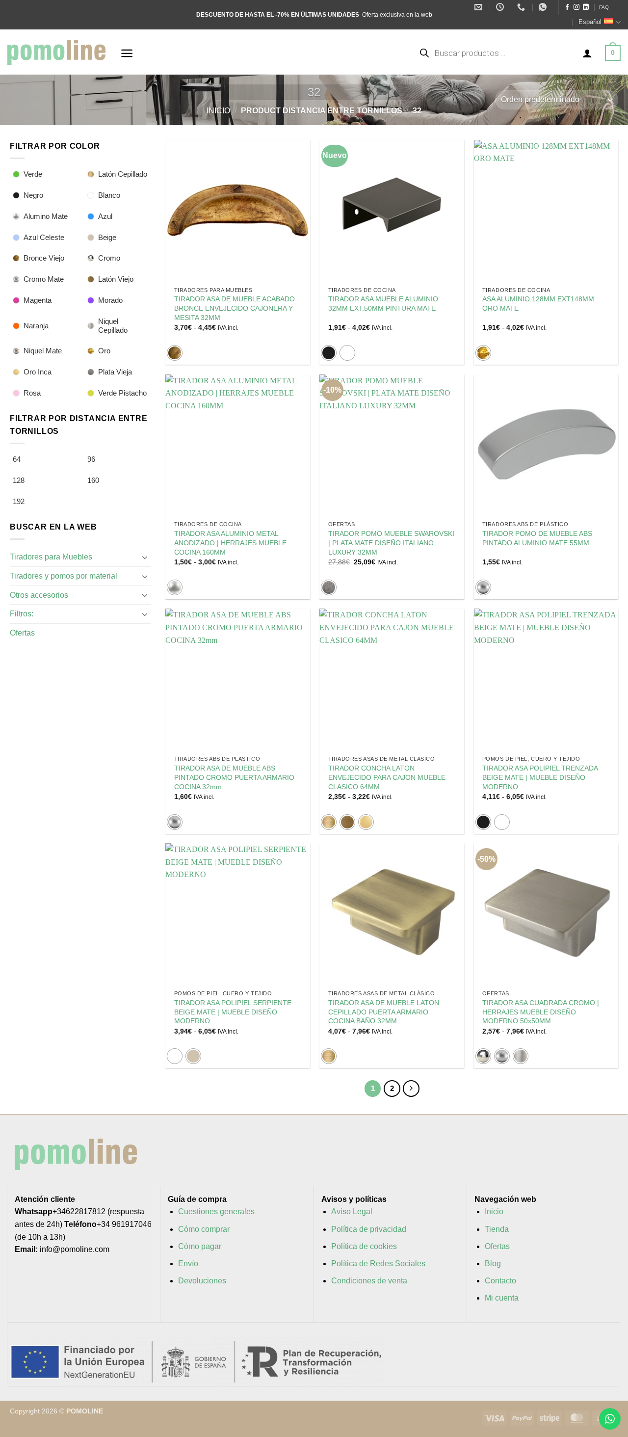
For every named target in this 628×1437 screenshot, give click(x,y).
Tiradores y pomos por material (63, 576)
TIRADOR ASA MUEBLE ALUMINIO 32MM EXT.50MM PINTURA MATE (383, 303)
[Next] (411, 1088)
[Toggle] (145, 557)
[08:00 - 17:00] (501, 7)
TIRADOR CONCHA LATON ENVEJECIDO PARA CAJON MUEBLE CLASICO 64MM (386, 777)
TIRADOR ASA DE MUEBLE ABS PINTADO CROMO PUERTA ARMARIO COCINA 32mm (234, 777)
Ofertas (22, 633)
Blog (493, 1263)
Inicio (218, 110)
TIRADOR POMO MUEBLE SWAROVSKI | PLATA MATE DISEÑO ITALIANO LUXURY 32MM (391, 543)
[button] (126, 53)
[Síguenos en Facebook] (567, 7)
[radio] (174, 353)
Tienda (497, 1229)
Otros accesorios (39, 595)
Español (590, 22)
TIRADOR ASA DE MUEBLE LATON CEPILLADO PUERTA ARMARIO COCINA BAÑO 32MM (383, 1012)
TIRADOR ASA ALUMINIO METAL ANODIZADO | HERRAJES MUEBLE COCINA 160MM (230, 543)
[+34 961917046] (522, 7)
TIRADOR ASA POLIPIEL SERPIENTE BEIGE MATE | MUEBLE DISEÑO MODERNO (232, 1012)
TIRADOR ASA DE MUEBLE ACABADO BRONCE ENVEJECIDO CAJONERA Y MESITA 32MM (234, 308)
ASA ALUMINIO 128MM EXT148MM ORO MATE (538, 303)
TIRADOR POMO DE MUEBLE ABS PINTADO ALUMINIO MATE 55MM (537, 538)
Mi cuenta (502, 1298)
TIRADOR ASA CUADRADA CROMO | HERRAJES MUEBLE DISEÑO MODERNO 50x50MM (540, 1012)
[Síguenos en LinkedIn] (586, 7)
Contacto (500, 1281)
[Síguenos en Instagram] (576, 7)
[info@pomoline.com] (479, 7)
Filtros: (21, 614)
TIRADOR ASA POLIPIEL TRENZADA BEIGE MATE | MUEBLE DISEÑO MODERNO (540, 777)
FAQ (604, 7)
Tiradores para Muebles (51, 557)
